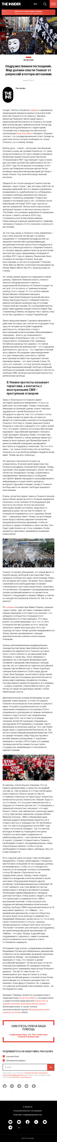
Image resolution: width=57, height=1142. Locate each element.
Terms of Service (25, 1077)
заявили (34, 110)
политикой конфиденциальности (14, 1075)
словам (10, 607)
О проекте (27, 1106)
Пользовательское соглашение (28, 1110)
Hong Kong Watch (24, 133)
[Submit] (50, 1067)
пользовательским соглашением (36, 1073)
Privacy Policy (15, 1077)
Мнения (28, 60)
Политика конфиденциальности (28, 1114)
